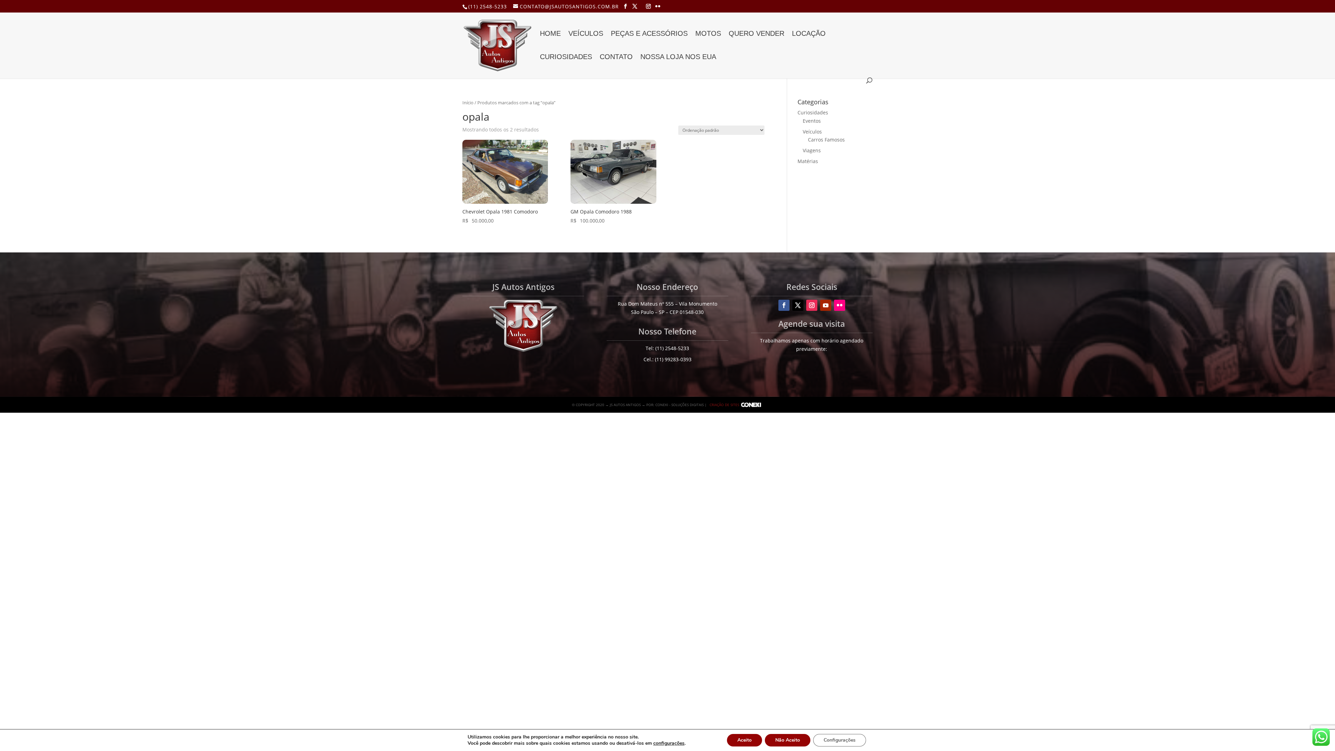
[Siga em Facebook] (784, 305)
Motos (708, 34)
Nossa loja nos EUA (678, 57)
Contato (616, 57)
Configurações (840, 740)
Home (550, 34)
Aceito (744, 740)
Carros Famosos (826, 139)
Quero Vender (756, 34)
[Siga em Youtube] (825, 305)
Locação (809, 34)
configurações (669, 743)
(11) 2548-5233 (487, 6)
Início (468, 102)
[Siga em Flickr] (839, 305)
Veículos (585, 34)
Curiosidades (566, 57)
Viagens (812, 150)
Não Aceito (787, 740)
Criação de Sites (724, 404)
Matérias (808, 161)
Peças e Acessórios (649, 34)
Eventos (812, 121)
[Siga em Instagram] (811, 305)
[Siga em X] (797, 305)
